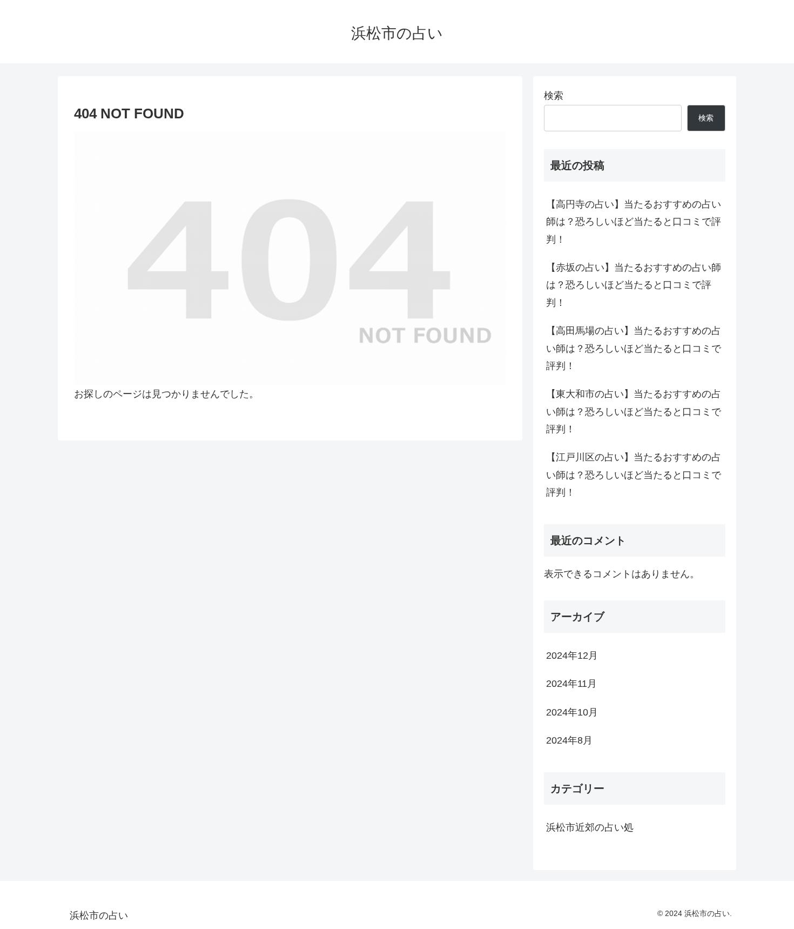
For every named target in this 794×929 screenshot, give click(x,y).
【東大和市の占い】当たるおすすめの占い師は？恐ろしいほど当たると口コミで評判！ (633, 412)
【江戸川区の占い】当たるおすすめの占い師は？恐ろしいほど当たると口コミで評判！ (633, 475)
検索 (553, 95)
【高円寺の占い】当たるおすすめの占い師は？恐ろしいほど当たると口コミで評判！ (633, 222)
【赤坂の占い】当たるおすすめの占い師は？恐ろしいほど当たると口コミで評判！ (633, 285)
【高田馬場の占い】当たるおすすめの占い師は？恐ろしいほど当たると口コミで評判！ (633, 348)
